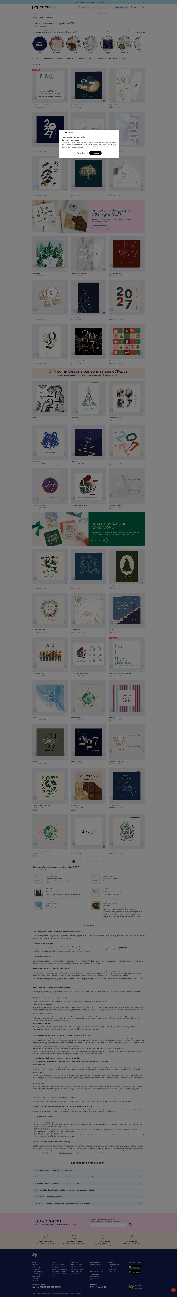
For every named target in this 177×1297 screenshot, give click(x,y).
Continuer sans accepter (71, 140)
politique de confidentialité (74, 147)
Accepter (95, 153)
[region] (89, 144)
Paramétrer (81, 153)
